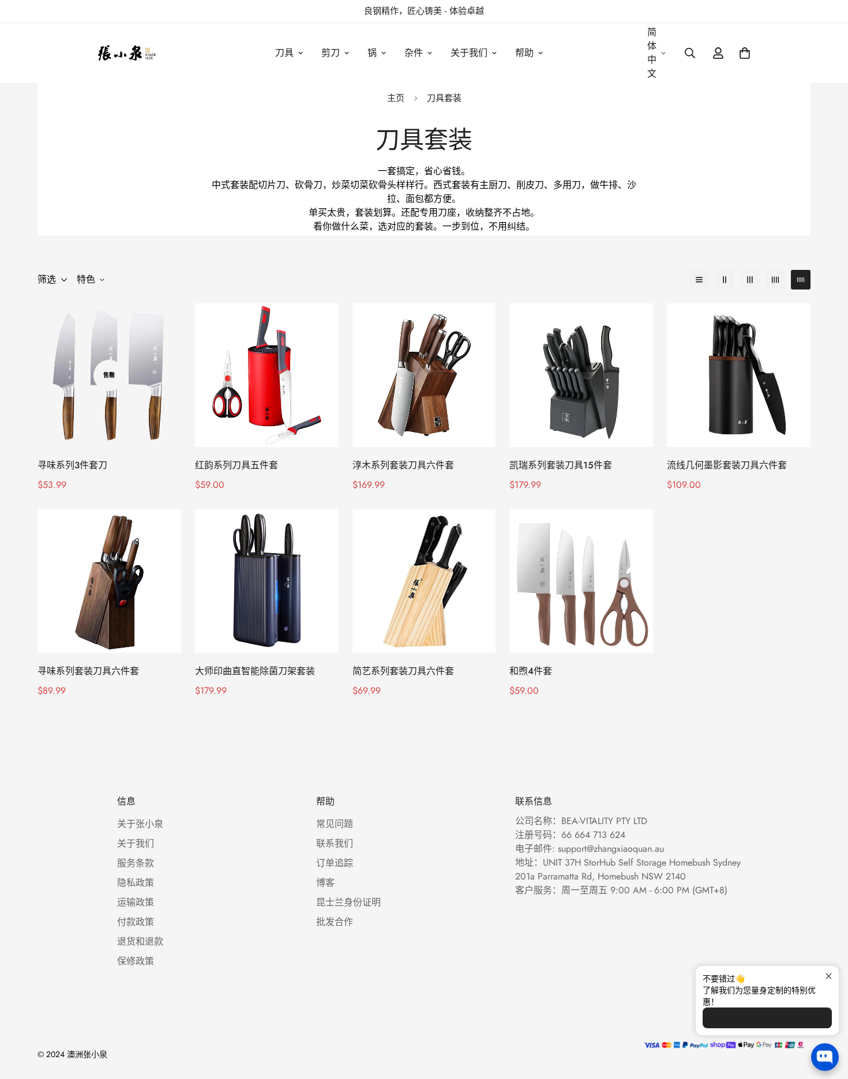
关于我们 (469, 52)
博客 (325, 882)
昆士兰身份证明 (348, 902)
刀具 (284, 52)
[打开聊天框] (825, 1057)
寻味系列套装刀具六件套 (88, 671)
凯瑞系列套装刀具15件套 (560, 465)
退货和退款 (140, 941)
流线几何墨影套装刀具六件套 (727, 465)
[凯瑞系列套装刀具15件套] (581, 375)
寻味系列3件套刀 (72, 465)
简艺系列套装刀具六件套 (403, 671)
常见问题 (334, 823)
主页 (395, 98)
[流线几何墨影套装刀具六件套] (739, 375)
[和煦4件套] (581, 581)
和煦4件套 (530, 671)
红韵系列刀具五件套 (236, 465)
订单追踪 (334, 863)
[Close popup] (828, 976)
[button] (744, 53)
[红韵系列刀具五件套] (267, 375)
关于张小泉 (140, 823)
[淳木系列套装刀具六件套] (424, 375)
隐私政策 (135, 882)
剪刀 (330, 52)
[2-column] (724, 280)
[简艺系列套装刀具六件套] (424, 581)
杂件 (413, 52)
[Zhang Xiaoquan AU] (128, 53)
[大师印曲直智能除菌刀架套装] (267, 581)
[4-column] (775, 280)
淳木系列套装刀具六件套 (403, 465)
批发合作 (334, 921)
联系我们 (334, 843)
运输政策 (135, 902)
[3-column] (750, 280)
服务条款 (135, 863)
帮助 (524, 52)
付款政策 (135, 921)
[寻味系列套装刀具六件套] (109, 581)
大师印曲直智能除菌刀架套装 (255, 671)
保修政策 (135, 961)
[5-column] (801, 280)
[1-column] (699, 280)
